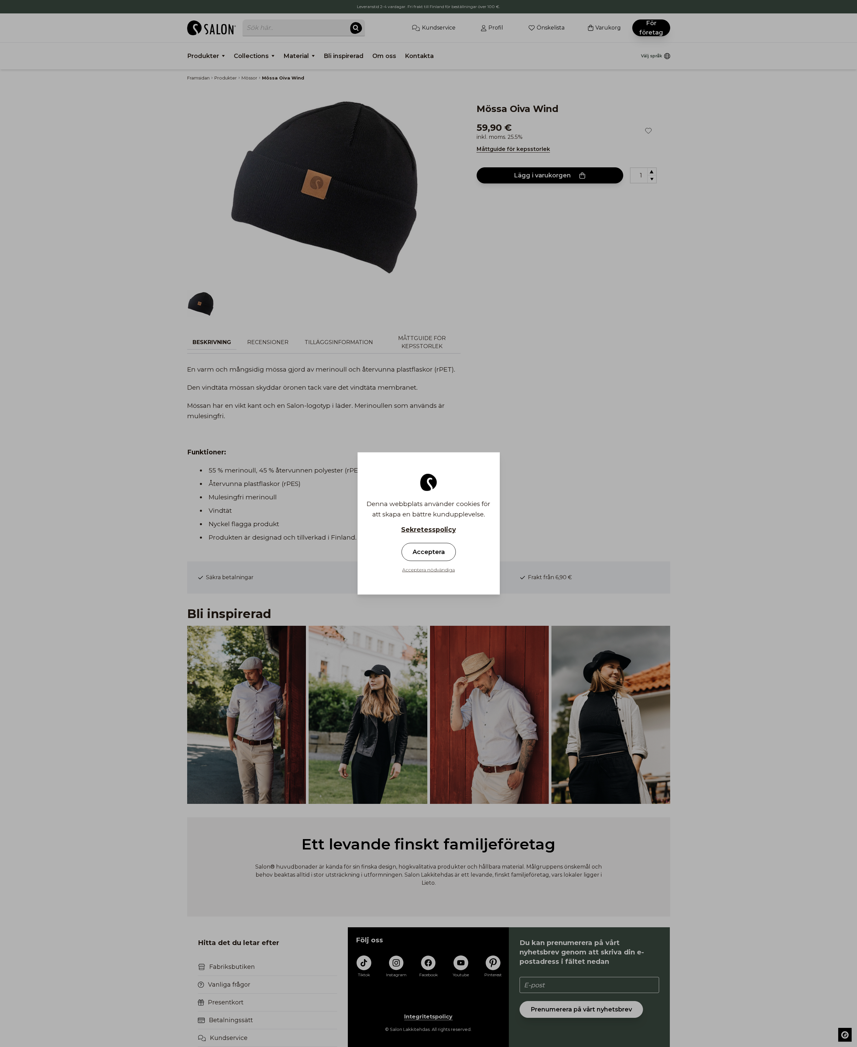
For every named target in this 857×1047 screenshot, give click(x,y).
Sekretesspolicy (428, 530)
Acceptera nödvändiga (428, 570)
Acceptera (429, 552)
